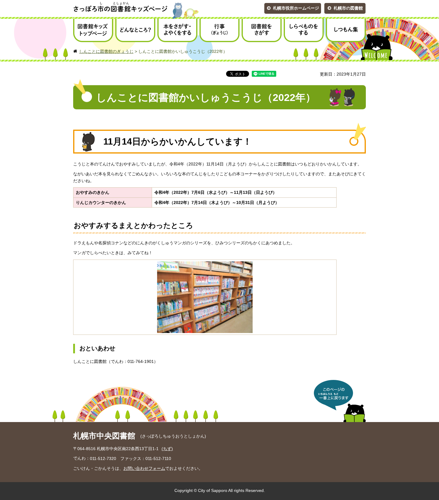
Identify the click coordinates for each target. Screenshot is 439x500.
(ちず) (167, 448)
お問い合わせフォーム (144, 468)
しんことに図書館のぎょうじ (106, 51)
